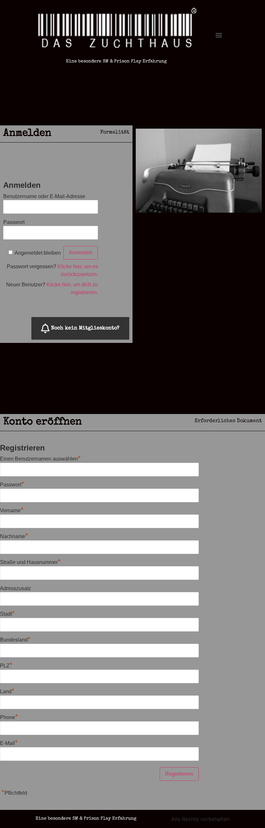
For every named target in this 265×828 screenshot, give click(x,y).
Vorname (12, 510)
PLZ (6, 665)
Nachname (14, 536)
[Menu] (219, 35)
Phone (9, 717)
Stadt (7, 614)
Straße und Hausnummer (30, 562)
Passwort (14, 222)
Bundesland (15, 639)
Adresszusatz (15, 588)
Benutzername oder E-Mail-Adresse (44, 196)
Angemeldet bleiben (38, 252)
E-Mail (9, 743)
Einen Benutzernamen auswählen (40, 459)
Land (7, 691)
